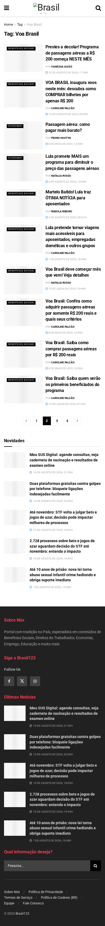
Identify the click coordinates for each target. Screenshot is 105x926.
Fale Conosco (33, 903)
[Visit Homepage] (52, 8)
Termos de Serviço (18, 897)
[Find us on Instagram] (35, 681)
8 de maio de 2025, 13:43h (65, 143)
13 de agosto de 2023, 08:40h (68, 114)
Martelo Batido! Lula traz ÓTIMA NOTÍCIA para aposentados (68, 198)
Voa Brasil (34, 24)
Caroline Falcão (63, 108)
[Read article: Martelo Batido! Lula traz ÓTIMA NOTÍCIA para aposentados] (23, 203)
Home (8, 24)
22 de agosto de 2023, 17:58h (68, 72)
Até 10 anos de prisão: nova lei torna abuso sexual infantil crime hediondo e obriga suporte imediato (63, 574)
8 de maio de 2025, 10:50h (65, 332)
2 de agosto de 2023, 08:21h (67, 217)
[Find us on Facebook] (9, 681)
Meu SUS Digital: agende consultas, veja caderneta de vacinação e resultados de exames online (64, 459)
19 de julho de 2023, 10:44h (67, 288)
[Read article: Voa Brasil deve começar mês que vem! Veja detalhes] (23, 280)
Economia (15, 126)
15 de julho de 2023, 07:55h (67, 403)
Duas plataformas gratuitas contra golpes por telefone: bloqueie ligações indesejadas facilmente (65, 488)
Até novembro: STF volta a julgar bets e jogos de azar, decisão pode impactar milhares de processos (63, 517)
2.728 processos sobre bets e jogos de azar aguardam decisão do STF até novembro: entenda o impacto (62, 546)
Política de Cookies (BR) (59, 897)
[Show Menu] (6, 8)
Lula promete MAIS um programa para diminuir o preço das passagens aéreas (72, 162)
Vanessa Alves (61, 66)
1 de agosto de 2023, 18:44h (67, 259)
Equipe (9, 903)
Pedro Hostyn (61, 137)
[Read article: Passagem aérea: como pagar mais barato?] (23, 135)
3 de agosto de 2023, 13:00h (67, 181)
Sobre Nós (12, 892)
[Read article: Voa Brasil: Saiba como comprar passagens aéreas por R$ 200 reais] (23, 354)
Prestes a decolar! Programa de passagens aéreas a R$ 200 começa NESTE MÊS (72, 53)
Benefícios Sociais (21, 48)
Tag (20, 24)
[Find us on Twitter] (22, 681)
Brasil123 (22, 913)
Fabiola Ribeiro (61, 211)
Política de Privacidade (46, 892)
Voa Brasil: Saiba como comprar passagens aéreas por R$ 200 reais (71, 348)
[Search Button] (98, 8)
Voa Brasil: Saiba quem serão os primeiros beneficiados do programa (73, 384)
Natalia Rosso (61, 175)
